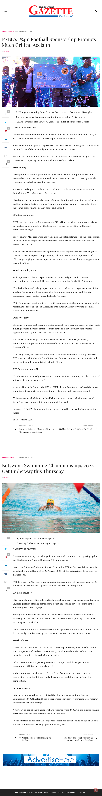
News (4, 31)
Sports (10, 31)
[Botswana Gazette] (51, 11)
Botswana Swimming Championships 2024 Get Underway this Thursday (48, 468)
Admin (6, 51)
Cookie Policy (70, 792)
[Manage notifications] (96, 790)
